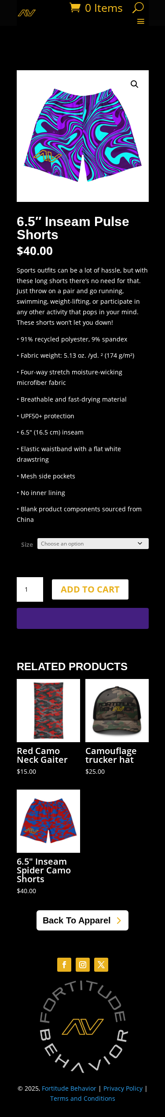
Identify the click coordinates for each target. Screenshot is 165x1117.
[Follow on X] (101, 965)
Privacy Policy (123, 1088)
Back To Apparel (77, 920)
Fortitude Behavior (69, 1088)
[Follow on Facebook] (64, 965)
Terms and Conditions (82, 1098)
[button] (135, 84)
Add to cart (90, 589)
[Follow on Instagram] (83, 965)
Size (27, 544)
